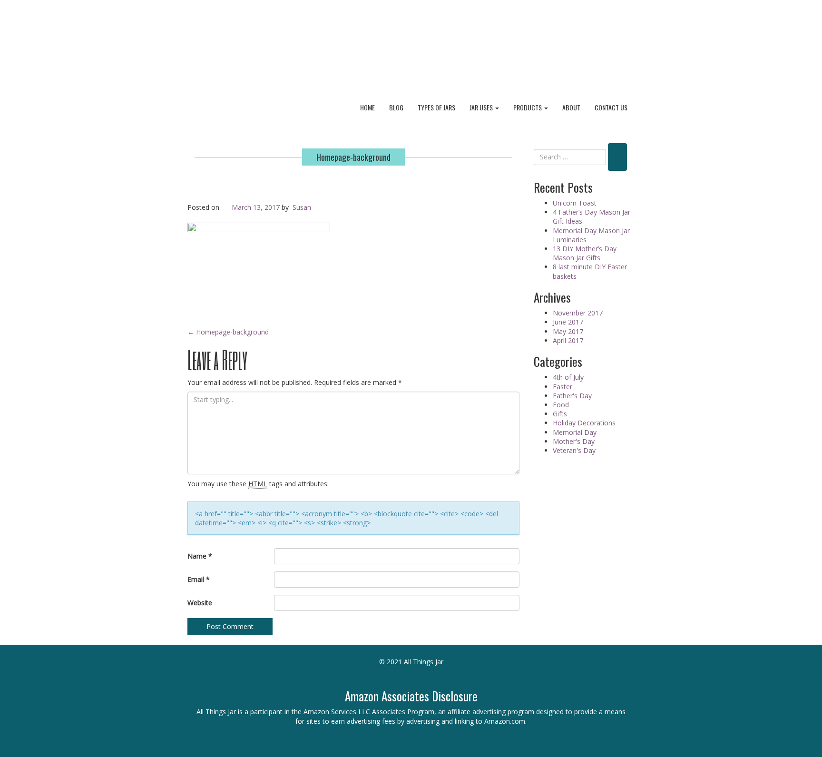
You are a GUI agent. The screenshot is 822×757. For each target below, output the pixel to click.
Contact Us (611, 107)
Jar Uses (482, 107)
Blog (396, 107)
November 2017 (578, 312)
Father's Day (572, 395)
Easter (562, 386)
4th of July (568, 377)
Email (198, 579)
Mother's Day (574, 441)
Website (199, 602)
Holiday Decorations (584, 422)
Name (199, 555)
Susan (302, 207)
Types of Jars (436, 107)
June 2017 (568, 321)
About (571, 107)
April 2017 (568, 340)
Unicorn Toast (575, 202)
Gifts (560, 413)
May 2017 (568, 331)
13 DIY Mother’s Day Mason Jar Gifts (584, 253)
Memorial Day (575, 432)
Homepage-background (353, 157)
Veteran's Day (574, 450)
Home (367, 107)
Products (528, 107)
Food (561, 404)
